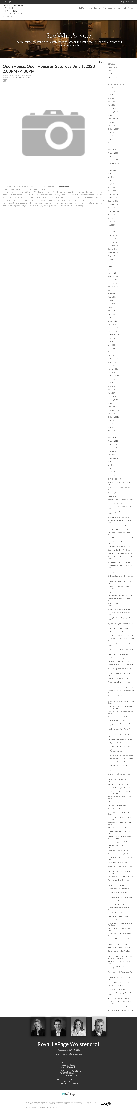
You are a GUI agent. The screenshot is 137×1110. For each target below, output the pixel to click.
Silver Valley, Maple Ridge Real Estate (119, 920)
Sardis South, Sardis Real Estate (118, 904)
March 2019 (112, 396)
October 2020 (112, 331)
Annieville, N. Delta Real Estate (118, 503)
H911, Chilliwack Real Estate (117, 720)
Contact (122, 8)
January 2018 (112, 444)
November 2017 (113, 451)
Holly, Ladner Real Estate (116, 743)
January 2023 (112, 239)
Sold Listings (112, 81)
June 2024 (111, 180)
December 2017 (113, 448)
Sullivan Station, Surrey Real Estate (119, 947)
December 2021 (113, 283)
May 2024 (111, 184)
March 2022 (112, 273)
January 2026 (112, 115)
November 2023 (113, 204)
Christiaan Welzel (62, 1099)
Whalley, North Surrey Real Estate (19, 77)
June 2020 (111, 345)
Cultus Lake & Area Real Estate (118, 628)
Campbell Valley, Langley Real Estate (119, 546)
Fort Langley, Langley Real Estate (118, 678)
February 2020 (113, 359)
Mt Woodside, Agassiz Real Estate (119, 802)
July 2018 (111, 424)
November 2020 (113, 328)
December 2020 (113, 324)
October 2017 (112, 455)
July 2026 (111, 95)
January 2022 (112, 280)
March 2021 (112, 314)
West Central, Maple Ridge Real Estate (120, 986)
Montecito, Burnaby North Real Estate (120, 788)
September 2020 (113, 335)
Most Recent (112, 88)
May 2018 (111, 431)
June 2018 (111, 427)
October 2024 (112, 167)
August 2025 (112, 132)
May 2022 (111, 266)
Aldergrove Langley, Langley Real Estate (120, 500)
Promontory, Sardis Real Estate (118, 862)
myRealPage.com (68, 1094)
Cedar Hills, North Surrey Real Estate (120, 553)
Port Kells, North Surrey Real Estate (119, 854)
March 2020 (112, 355)
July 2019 (111, 383)
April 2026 (111, 105)
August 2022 (112, 256)
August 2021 (112, 297)
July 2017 (111, 465)
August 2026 (112, 91)
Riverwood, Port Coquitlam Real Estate (120, 876)
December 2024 (113, 160)
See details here (62, 186)
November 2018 (113, 410)
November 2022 (113, 245)
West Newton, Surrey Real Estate (119, 989)
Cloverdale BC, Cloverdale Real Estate (120, 595)
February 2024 (113, 194)
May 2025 (111, 143)
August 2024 (112, 173)
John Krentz (10, 10)
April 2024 (111, 187)
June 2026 (111, 98)
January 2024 (112, 197)
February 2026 (113, 112)
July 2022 (111, 259)
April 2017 (111, 475)
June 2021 (111, 304)
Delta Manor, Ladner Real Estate (118, 632)
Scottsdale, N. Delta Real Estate (118, 916)
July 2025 (111, 136)
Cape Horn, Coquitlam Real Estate (119, 550)
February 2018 (113, 441)
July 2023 (111, 218)
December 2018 (113, 407)
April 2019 (111, 393)
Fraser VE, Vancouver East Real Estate (120, 687)
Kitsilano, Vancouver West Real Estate (120, 755)
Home (81, 8)
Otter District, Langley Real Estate (119, 828)
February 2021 (113, 317)
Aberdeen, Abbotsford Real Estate (119, 493)
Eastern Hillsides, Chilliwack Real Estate (121, 664)
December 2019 (113, 365)
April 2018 (111, 434)
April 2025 (111, 146)
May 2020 (111, 348)
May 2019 (111, 389)
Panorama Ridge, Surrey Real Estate (119, 842)
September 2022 (113, 252)
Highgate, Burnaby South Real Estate (120, 739)
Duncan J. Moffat (13, 5)
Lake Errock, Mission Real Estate (118, 762)
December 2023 (113, 201)
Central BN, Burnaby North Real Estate (120, 562)
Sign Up (13, 2)
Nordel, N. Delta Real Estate (117, 809)
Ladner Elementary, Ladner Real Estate (120, 758)
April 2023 (111, 228)
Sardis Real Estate (114, 901)
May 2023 (111, 225)
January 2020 (112, 362)
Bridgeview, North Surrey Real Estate (120, 526)
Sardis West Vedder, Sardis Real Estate (120, 913)
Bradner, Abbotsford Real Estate (118, 517)
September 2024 (113, 170)
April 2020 (111, 352)
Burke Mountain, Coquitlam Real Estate (121, 538)
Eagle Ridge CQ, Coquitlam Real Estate (120, 654)
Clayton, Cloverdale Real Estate (118, 592)
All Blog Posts (112, 67)
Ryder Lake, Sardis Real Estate (117, 885)
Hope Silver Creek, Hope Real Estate (119, 746)
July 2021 (111, 300)
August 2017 (112, 461)
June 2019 (111, 386)
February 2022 (113, 276)
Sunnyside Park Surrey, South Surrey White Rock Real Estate (120, 957)
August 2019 (112, 379)
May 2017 (111, 472)
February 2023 (113, 235)
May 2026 (111, 101)
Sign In (5, 2)
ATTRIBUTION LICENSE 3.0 (79, 1099)
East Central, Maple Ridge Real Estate (120, 658)
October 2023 (112, 208)
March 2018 (112, 437)
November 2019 (113, 369)
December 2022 (113, 242)
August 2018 (112, 420)
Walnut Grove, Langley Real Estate (119, 982)
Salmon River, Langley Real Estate (119, 889)
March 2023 (112, 232)
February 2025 (113, 153)
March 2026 (112, 108)
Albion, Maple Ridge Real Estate (118, 496)
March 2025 (112, 149)
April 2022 (111, 269)
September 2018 (113, 417)
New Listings (112, 74)
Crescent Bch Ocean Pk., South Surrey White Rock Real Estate (120, 624)
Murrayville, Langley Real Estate (118, 805)
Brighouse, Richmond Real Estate (118, 529)
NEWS (110, 70)
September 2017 (113, 458)
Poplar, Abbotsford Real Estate (118, 850)
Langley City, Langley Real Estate (118, 765)
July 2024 (111, 177)
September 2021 (113, 293)
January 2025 (112, 156)
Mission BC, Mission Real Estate (118, 784)
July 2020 (111, 341)
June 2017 (111, 468)
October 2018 (112, 413)
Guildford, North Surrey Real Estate (119, 717)
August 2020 (112, 338)
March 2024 (112, 191)
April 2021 (111, 311)
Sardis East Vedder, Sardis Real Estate (120, 897)
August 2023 (112, 215)
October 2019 (112, 372)
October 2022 (112, 249)
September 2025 (113, 129)
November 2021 (113, 287)
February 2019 (113, 400)
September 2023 (113, 211)
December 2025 (113, 119)
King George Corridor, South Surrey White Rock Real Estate (119, 750)
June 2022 (111, 263)
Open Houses (112, 77)
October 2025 (112, 125)
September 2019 (113, 376)
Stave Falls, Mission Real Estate (118, 944)
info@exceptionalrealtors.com (72, 1054)
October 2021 (112, 290)
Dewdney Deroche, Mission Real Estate (121, 635)
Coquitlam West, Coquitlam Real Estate (120, 609)
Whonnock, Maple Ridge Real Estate (119, 1007)
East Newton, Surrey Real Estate (118, 661)
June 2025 (111, 139)
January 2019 (112, 403)
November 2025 (113, 122)
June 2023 (111, 221)
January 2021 (112, 321)
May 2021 (111, 307)
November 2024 (113, 163)
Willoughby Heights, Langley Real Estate (121, 1010)
